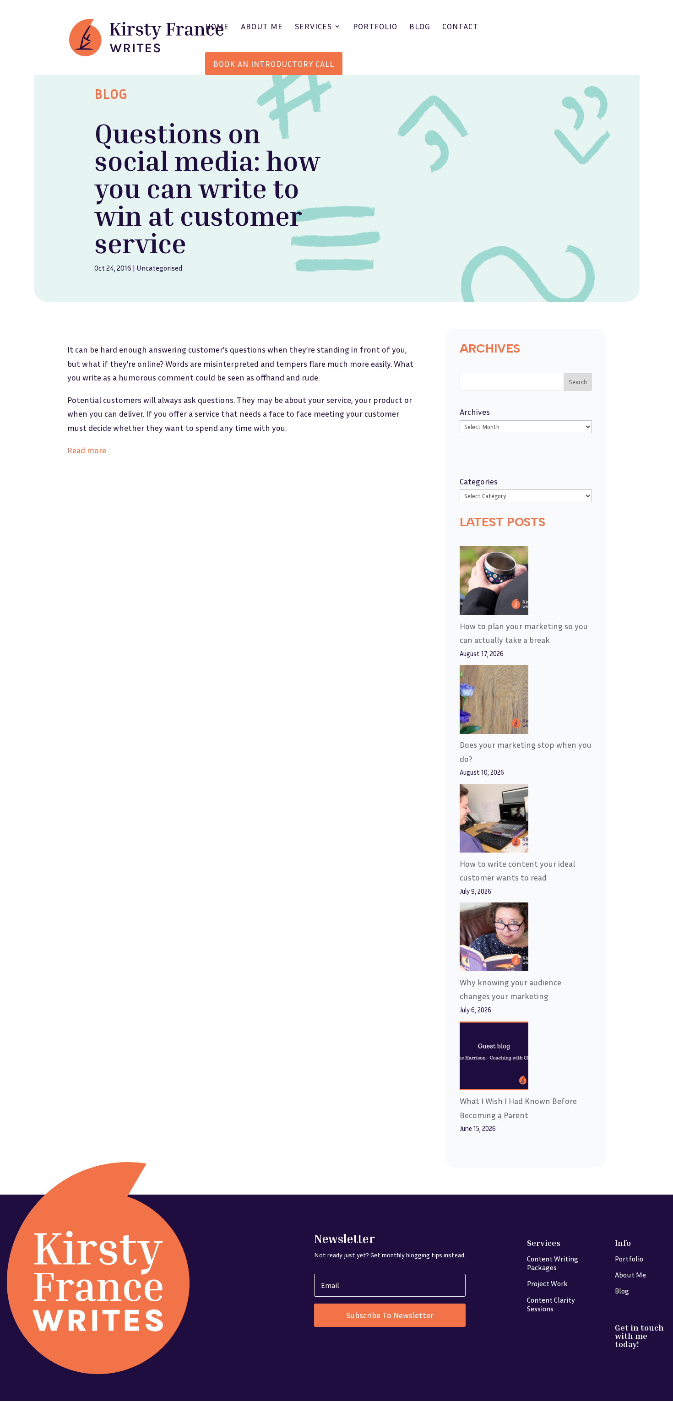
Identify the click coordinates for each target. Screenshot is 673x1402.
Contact (460, 27)
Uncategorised (159, 267)
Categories (479, 481)
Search (578, 382)
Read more (86, 450)
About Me (262, 27)
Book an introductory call (273, 64)
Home (217, 27)
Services (313, 27)
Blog (419, 27)
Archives (475, 412)
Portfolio (375, 27)
